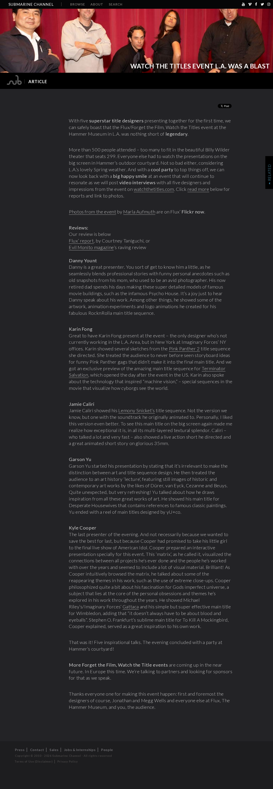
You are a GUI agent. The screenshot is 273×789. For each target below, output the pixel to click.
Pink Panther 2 (184, 348)
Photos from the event (92, 212)
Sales (53, 750)
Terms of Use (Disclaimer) (34, 761)
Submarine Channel (31, 4)
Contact (37, 750)
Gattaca (131, 606)
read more (198, 189)
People (107, 750)
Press (20, 750)
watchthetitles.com (154, 189)
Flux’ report (81, 241)
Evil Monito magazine (91, 247)
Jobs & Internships (80, 750)
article (37, 81)
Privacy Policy (67, 761)
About (96, 4)
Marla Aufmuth (139, 212)
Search (115, 4)
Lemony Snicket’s (136, 410)
